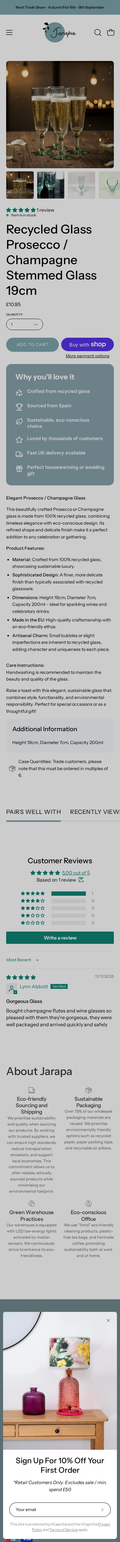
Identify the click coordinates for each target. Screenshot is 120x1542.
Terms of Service (64, 1529)
